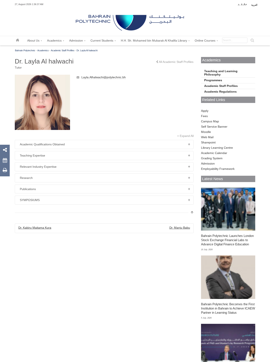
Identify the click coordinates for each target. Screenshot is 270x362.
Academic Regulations (220, 91)
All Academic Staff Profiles (175, 61)
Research (26, 178)
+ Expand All (185, 136)
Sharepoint (208, 142)
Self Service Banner (214, 126)
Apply (204, 110)
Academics (43, 50)
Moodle (206, 132)
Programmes (213, 80)
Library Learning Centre (217, 147)
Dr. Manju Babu (179, 227)
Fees (204, 116)
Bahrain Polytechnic (25, 50)
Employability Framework (218, 168)
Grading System (212, 158)
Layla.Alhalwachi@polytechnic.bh (103, 77)
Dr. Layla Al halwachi (87, 50)
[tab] (104, 144)
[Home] (130, 21)
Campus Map (210, 121)
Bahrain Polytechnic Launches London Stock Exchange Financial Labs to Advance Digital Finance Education (227, 240)
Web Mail (207, 137)
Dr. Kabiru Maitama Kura (34, 227)
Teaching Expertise (32, 155)
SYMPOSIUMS (30, 200)
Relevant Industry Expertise (38, 166)
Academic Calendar (214, 153)
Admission (208, 163)
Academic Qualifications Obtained (42, 144)
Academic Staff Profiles (62, 50)
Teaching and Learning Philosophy (221, 72)
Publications (28, 189)
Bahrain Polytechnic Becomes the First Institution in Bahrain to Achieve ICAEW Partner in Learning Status (228, 308)
